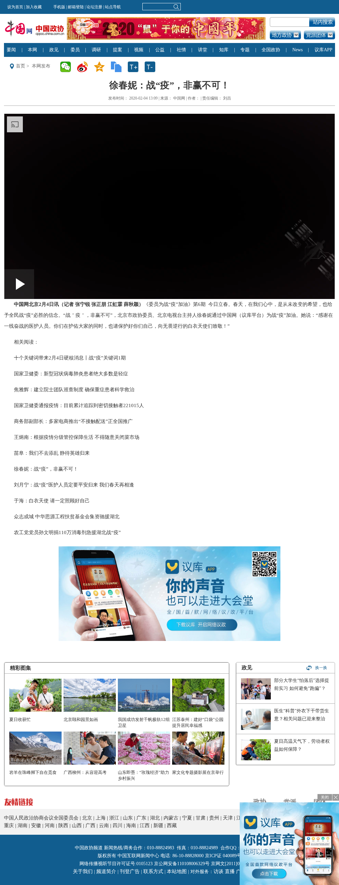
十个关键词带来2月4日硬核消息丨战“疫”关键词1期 (70, 357)
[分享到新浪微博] (84, 67)
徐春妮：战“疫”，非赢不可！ (46, 469)
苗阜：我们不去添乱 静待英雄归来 (52, 453)
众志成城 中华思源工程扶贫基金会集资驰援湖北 (67, 516)
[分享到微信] (67, 67)
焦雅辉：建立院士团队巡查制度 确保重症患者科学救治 (74, 389)
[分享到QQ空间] (101, 67)
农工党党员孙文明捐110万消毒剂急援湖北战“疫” (67, 532)
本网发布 (41, 65)
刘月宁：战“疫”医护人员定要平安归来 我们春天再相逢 (74, 484)
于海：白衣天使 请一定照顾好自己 (52, 500)
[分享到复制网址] (118, 67)
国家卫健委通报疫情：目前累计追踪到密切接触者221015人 (79, 405)
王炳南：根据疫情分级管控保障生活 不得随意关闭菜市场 (76, 437)
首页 (20, 65)
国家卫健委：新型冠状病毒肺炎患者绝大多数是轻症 (71, 373)
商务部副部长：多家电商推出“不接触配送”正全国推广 (73, 421)
